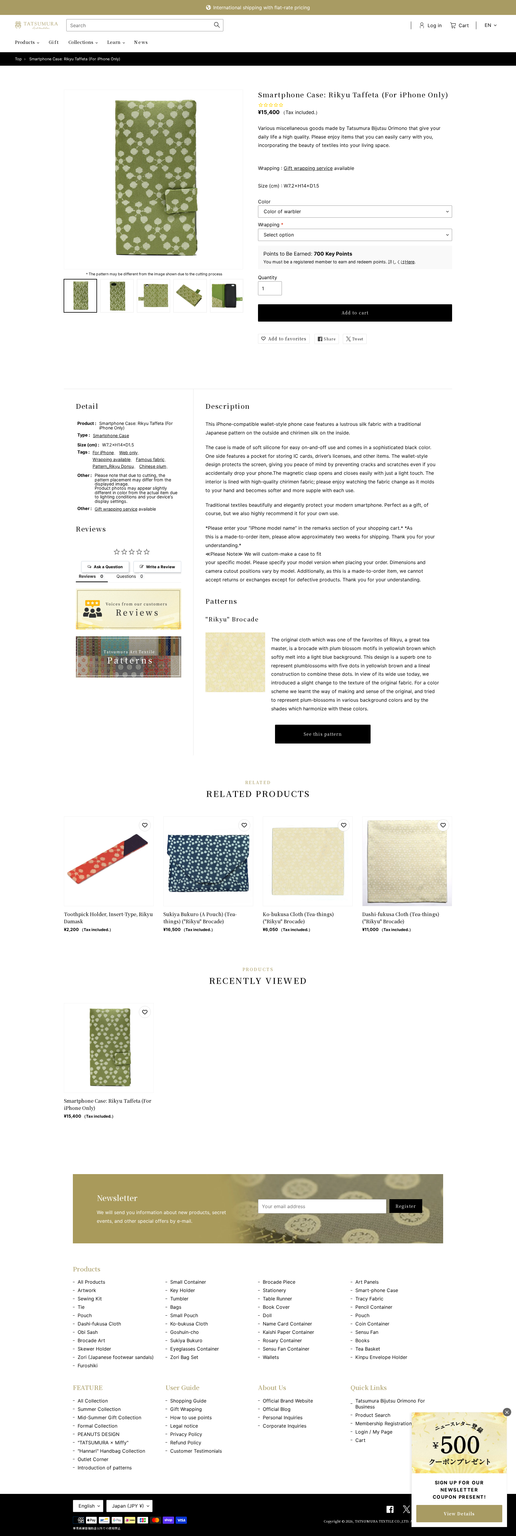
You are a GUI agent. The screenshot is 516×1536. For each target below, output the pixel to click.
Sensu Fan (366, 1332)
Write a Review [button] (160, 566)
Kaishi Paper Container (288, 1332)
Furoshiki (88, 1365)
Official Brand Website (288, 1401)
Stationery (274, 1290)
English (87, 1506)
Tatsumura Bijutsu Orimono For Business (390, 1404)
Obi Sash (88, 1332)
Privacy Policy (186, 1434)
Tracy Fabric (369, 1299)
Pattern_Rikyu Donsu (113, 466)
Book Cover (276, 1307)
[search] (144, 25)
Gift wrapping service (308, 168)
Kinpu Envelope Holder (381, 1357)
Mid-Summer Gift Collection (109, 1417)
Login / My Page (373, 1432)
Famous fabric (150, 459)
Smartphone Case (111, 435)
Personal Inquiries (282, 1417)
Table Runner (277, 1299)
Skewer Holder (94, 1349)
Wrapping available (111, 459)
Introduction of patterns (105, 1468)
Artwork (87, 1290)
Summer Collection (99, 1409)
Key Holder (182, 1290)
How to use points (191, 1417)
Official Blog (277, 1409)
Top (18, 59)
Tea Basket (367, 1349)
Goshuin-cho (184, 1332)
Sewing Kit (90, 1299)
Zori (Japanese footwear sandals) (116, 1357)
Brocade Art (91, 1340)
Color (264, 201)
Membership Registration (383, 1423)
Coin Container (372, 1324)
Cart (360, 1440)
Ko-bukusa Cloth (189, 1324)
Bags (175, 1307)
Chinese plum (152, 466)
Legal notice (184, 1426)
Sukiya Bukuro (186, 1340)
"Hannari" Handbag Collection (111, 1451)
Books (362, 1340)
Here (409, 261)
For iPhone (103, 452)
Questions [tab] (126, 576)
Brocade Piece (279, 1282)
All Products (91, 1282)
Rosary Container (282, 1340)
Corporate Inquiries (284, 1426)
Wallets (271, 1357)
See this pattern (323, 734)
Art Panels (367, 1282)
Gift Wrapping (186, 1409)
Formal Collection (97, 1426)
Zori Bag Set (184, 1357)
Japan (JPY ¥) (128, 1506)
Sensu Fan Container (286, 1349)
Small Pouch (184, 1315)
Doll (267, 1315)
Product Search (372, 1415)
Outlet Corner (93, 1459)
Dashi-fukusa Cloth (99, 1324)
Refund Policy (185, 1443)
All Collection (93, 1401)
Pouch (85, 1315)
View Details (459, 1514)
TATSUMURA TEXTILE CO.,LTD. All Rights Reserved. (399, 1521)
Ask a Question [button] (108, 566)
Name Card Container (287, 1324)
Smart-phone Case (376, 1290)
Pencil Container (373, 1307)
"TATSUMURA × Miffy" (103, 1443)
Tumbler (179, 1299)
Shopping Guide (188, 1401)
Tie (81, 1307)
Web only (128, 452)
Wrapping (270, 224)
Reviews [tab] (87, 576)
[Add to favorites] (145, 825)
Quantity (267, 277)
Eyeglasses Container (194, 1349)
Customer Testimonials (196, 1451)
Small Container (188, 1282)
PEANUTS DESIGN (98, 1434)
